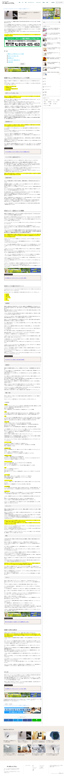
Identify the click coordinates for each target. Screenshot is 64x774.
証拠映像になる (11, 58)
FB (27, 720)
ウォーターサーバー (31, 2)
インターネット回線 (47, 105)
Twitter (18, 720)
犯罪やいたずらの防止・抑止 (13, 56)
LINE (36, 720)
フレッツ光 (55, 101)
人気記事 (52, 2)
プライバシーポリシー (42, 765)
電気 (19, 2)
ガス (22, 2)
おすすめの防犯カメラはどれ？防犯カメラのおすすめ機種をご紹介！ (17, 151)
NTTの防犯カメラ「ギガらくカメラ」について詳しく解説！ (16, 278)
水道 (25, 2)
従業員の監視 (10, 62)
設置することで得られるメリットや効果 (16, 53)
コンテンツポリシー (42, 766)
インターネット (38, 2)
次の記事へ (10, 704)
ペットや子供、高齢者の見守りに (14, 60)
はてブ (8, 720)
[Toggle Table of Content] (22, 51)
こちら (18, 700)
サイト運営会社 (41, 767)
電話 (50, 103)
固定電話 (49, 101)
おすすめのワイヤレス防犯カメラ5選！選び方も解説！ (15, 359)
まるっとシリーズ (42, 768)
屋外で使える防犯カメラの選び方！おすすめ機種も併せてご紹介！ (17, 621)
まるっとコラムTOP (28, 765)
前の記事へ (6, 704)
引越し (47, 2)
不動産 (43, 2)
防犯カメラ (46, 103)
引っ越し (55, 103)
